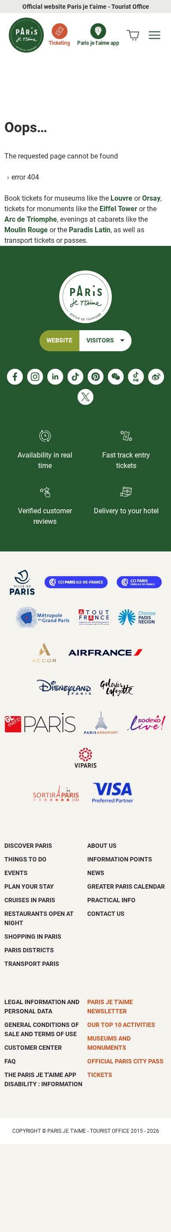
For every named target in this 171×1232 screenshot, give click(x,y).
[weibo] (156, 377)
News (95, 872)
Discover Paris (28, 845)
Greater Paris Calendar (126, 886)
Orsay (151, 198)
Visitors (100, 340)
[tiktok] (75, 377)
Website (59, 340)
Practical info (111, 900)
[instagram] (35, 377)
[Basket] (132, 35)
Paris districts (29, 950)
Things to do (25, 859)
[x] (85, 397)
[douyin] (136, 377)
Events (16, 872)
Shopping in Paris (32, 936)
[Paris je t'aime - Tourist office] (26, 35)
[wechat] (116, 377)
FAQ (10, 1061)
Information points (119, 859)
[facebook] (15, 377)
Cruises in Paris (29, 900)
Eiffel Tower (118, 209)
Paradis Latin (89, 230)
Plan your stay (29, 886)
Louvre (121, 198)
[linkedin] (55, 377)
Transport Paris (31, 963)
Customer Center (33, 1047)
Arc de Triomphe (30, 219)
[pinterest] (95, 377)
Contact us (106, 913)
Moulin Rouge (26, 230)
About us (102, 845)
